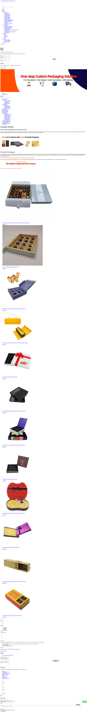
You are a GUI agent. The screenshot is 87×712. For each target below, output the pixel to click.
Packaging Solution (7, 40)
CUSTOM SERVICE (5, 672)
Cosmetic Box (4, 104)
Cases (3, 9)
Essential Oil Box (7, 107)
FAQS (3, 675)
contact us (18, 65)
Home (3, 93)
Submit (2, 625)
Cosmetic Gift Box (7, 13)
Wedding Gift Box (7, 103)
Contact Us (4, 42)
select (2, 96)
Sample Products (5, 94)
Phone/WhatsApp (3, 701)
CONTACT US (5, 676)
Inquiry (4, 224)
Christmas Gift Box (7, 100)
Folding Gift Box (7, 101)
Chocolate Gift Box (7, 15)
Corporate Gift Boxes (7, 21)
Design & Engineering (8, 26)
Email (3, 689)
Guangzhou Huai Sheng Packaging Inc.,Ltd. (8, 0)
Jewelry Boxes (4, 112)
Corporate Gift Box (5, 122)
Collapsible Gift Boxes (8, 114)
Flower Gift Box (7, 16)
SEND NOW (2, 667)
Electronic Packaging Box (8, 20)
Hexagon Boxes (7, 115)
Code (1, 703)
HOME (3, 671)
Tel (2, 685)
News (5, 34)
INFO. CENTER (5, 674)
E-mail (1, 702)
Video (3, 10)
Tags (5, 37)
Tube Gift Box (6, 119)
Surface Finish (6, 32)
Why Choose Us (7, 41)
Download (6, 36)
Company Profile (7, 39)
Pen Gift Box (6, 102)
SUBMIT (2, 63)
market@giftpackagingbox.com (7, 645)
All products (6, 24)
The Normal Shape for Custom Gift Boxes (11, 29)
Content (1, 709)
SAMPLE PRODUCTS (6, 673)
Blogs (5, 35)
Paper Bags (6, 22)
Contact (3, 693)
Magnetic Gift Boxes (7, 116)
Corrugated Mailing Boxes (8, 19)
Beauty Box (6, 105)
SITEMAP (4, 677)
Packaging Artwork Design (8, 27)
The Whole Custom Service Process (10, 31)
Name (1, 700)
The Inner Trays (7, 30)
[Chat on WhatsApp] (84, 702)
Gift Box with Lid (7, 117)
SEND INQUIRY (3, 650)
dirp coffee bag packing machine (7, 655)
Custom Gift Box (5, 113)
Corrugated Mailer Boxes (6, 120)
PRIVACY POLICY (5, 678)
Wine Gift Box (6, 14)
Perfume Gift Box (7, 17)
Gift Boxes (6, 12)
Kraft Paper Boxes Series (8, 23)
